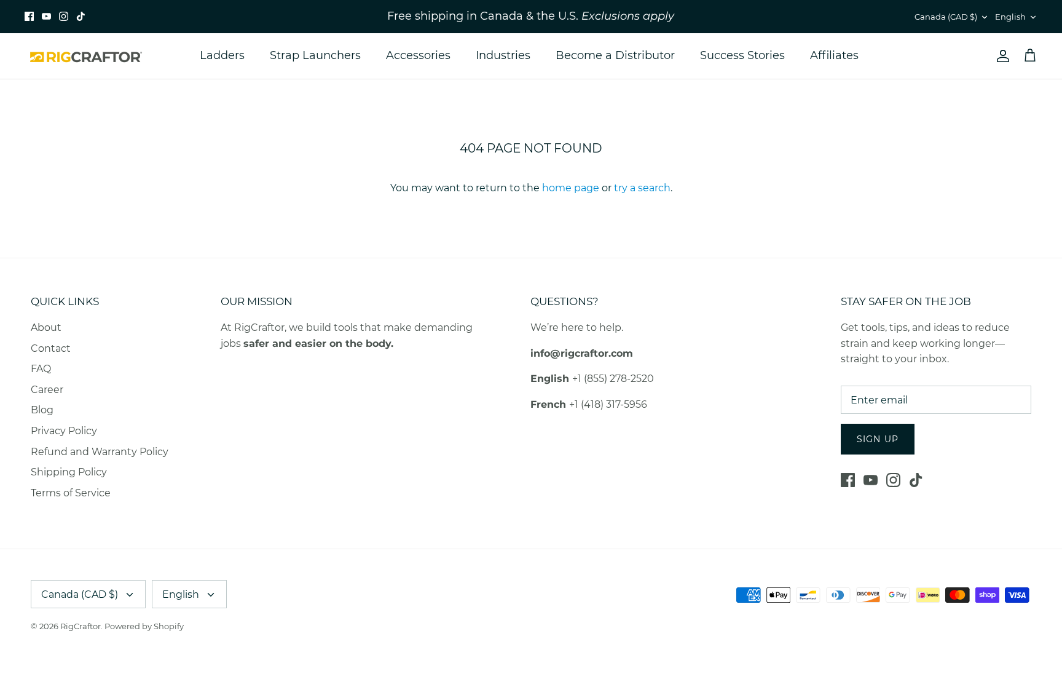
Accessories (418, 55)
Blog (42, 410)
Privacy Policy (64, 431)
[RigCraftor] (86, 56)
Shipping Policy (69, 472)
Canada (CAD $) (945, 17)
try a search (642, 188)
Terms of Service (71, 493)
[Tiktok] (80, 16)
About (46, 327)
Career (47, 389)
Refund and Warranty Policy (99, 452)
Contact (51, 348)
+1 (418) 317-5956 (608, 404)
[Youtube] (46, 16)
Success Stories (742, 55)
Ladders (222, 55)
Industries (503, 55)
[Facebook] (29, 16)
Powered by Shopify (144, 626)
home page (570, 188)
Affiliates (834, 55)
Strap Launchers (315, 55)
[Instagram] (63, 16)
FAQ (41, 369)
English (1010, 17)
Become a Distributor (615, 55)
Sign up (878, 439)
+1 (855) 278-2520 (613, 378)
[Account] (1000, 56)
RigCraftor (80, 626)
